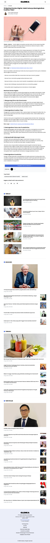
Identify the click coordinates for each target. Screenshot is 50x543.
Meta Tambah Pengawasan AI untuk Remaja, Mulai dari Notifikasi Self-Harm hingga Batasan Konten (34, 248)
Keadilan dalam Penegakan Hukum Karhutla (13, 428)
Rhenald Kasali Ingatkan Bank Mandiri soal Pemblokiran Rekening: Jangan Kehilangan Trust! (20, 296)
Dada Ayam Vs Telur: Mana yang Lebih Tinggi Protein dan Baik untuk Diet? (20, 320)
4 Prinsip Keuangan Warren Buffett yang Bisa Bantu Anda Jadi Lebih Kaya (20, 289)
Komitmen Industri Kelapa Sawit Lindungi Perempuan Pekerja (17, 475)
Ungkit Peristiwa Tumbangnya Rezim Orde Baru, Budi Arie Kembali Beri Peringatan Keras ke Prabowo (19, 366)
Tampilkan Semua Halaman (24, 165)
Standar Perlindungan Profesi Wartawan (25, 532)
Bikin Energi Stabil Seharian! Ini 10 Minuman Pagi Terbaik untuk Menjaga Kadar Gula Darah (24, 359)
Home (5, 5)
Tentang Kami (25, 524)
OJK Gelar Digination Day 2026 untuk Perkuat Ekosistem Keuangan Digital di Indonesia (21, 435)
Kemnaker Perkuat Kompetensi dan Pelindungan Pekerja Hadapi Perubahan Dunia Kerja (21, 443)
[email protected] (25, 519)
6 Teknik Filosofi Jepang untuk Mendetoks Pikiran (22, 124)
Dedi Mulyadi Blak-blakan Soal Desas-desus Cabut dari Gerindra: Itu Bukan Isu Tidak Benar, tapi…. (21, 451)
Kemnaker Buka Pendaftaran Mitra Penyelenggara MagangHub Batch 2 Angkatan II (20, 484)
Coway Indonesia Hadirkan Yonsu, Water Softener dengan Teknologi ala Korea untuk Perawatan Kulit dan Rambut (21, 492)
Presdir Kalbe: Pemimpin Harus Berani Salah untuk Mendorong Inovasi (19, 312)
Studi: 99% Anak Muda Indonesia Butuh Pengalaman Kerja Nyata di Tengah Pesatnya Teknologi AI (20, 390)
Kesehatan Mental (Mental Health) (12, 176)
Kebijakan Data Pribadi (25, 534)
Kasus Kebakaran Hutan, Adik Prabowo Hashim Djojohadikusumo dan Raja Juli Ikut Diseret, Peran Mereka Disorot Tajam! (21, 468)
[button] (5, 183)
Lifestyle (10, 5)
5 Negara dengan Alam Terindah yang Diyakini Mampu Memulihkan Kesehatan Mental (33, 224)
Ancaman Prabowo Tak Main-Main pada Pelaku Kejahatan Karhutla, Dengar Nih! (21, 304)
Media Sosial (25, 176)
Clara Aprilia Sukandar (13, 12)
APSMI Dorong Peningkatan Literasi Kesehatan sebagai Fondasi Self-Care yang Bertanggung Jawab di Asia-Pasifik (33, 236)
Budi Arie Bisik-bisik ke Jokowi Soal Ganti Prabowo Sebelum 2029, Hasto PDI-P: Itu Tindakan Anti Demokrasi (21, 382)
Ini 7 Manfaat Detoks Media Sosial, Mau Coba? (21, 68)
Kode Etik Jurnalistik (25, 531)
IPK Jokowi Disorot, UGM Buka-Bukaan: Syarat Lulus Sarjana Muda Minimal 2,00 (21, 500)
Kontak (25, 525)
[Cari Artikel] (45, 2)
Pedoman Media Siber (25, 529)
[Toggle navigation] (5, 2)
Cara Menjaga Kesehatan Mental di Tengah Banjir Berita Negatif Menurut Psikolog (34, 200)
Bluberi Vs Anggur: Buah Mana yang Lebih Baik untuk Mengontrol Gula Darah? (21, 373)
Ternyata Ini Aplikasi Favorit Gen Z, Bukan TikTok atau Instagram (33, 212)
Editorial (25, 527)
